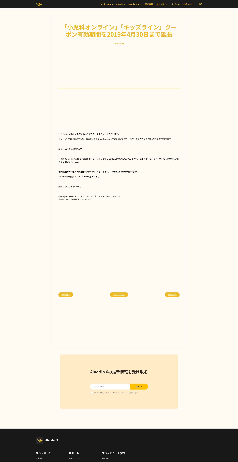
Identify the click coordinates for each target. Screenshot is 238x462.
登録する (139, 386)
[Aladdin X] (39, 440)
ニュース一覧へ (119, 294)
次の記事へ (65, 294)
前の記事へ (172, 294)
